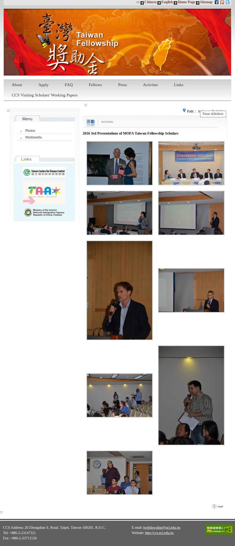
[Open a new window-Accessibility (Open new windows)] (219, 533)
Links (178, 84)
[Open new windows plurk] (222, 2)
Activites (150, 84)
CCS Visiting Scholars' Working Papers (45, 95)
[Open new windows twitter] (228, 2)
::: (138, 2)
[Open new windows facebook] (217, 2)
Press (122, 84)
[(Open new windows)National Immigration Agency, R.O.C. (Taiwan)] (44, 212)
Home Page (186, 2)
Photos (30, 130)
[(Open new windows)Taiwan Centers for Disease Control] (44, 172)
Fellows (95, 84)
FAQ (69, 84)
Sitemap (206, 2)
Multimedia (33, 137)
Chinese (150, 2)
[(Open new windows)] (44, 192)
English (167, 2)
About (17, 84)
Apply (43, 84)
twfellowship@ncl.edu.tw (162, 527)
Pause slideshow (213, 113)
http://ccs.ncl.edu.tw (159, 533)
